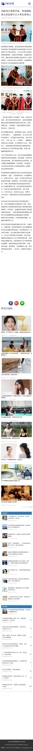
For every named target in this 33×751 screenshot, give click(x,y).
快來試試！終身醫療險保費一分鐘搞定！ (12, 459)
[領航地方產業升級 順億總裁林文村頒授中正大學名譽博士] (11, 303)
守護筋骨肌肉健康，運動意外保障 (10, 438)
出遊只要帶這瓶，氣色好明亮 (9, 374)
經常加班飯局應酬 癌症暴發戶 (9, 502)
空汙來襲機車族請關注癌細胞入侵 (10, 480)
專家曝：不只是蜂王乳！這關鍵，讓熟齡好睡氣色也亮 (16, 332)
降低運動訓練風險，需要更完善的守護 (11, 417)
